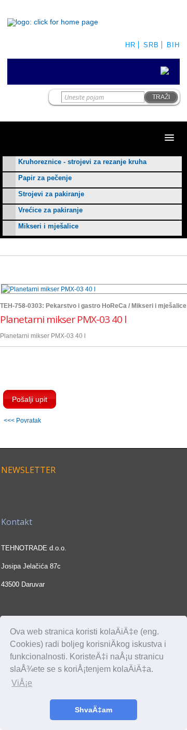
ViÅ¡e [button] (21, 683)
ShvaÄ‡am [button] (93, 710)
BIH (173, 45)
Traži (161, 97)
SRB (151, 45)
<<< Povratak (22, 420)
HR (130, 45)
